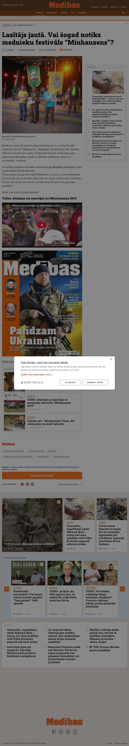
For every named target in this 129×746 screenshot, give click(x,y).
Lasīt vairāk (74, 369)
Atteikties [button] (70, 382)
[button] (64, 374)
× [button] (111, 359)
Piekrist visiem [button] (95, 382)
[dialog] (64, 373)
